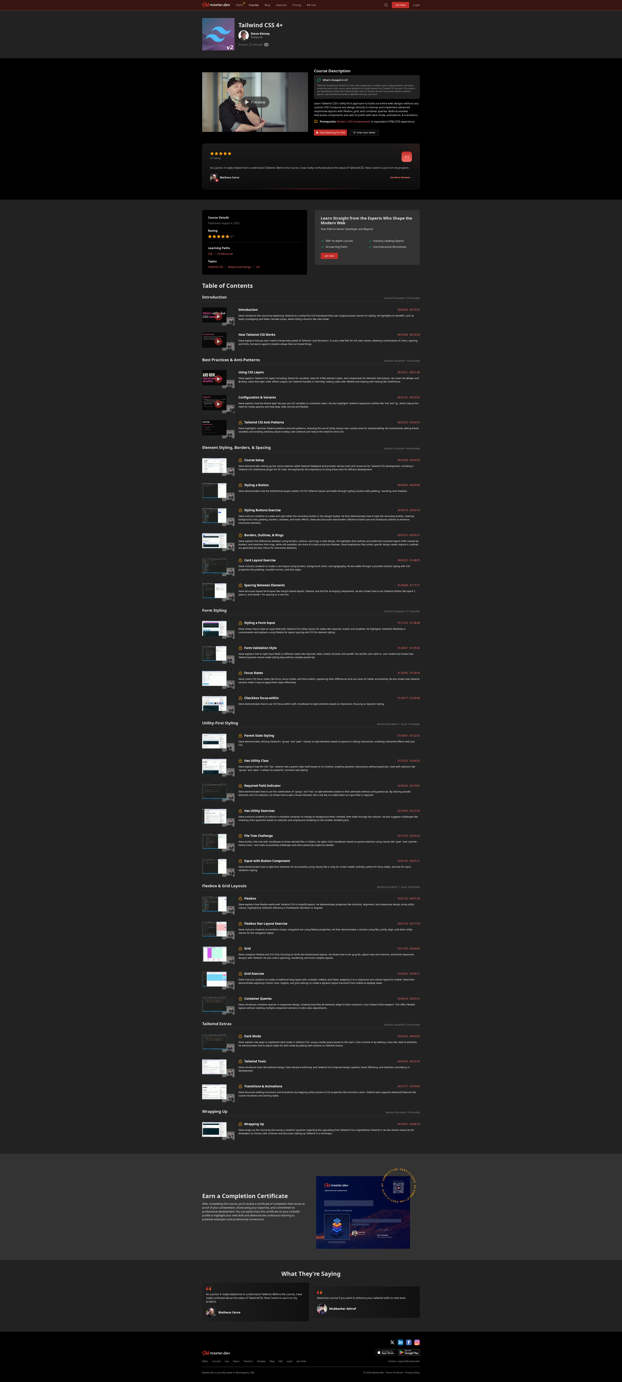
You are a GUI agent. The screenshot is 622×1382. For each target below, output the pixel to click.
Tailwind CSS (215, 267)
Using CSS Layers (251, 372)
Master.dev (216, 4)
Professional (225, 254)
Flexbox (250, 898)
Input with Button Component (267, 861)
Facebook (409, 1342)
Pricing (297, 5)
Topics (236, 1361)
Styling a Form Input (259, 623)
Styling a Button (256, 485)
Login (416, 5)
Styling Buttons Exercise (262, 510)
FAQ (280, 1361)
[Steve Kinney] (243, 35)
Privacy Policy (412, 1372)
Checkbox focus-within (261, 698)
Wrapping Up (254, 1124)
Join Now (400, 4)
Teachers (248, 1361)
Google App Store (409, 1352)
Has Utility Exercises (259, 811)
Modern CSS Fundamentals (353, 121)
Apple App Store (385, 1352)
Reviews (261, 1361)
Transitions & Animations (263, 1086)
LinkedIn (400, 1342)
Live (227, 1361)
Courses (254, 5)
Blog (267, 5)
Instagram (417, 1342)
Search (386, 5)
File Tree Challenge (258, 836)
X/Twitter (392, 1342)
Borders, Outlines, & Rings (263, 535)
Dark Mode (252, 1036)
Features (281, 5)
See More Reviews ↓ (401, 177)
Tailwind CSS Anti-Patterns (264, 422)
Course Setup (254, 460)
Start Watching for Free (332, 132)
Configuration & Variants (257, 397)
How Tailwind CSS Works (256, 335)
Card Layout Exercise (260, 560)
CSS (210, 254)
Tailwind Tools (255, 1061)
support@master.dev (408, 1361)
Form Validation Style (260, 648)
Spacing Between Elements (264, 585)
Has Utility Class (256, 761)
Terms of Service (394, 1372)
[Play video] (255, 102)
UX (257, 267)
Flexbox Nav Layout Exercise (265, 923)
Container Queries (258, 998)
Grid (247, 948)
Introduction (248, 310)
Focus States (253, 673)
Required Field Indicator (262, 786)
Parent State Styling (259, 735)
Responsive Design (239, 267)
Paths (239, 5)
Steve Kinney (260, 33)
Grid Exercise (254, 974)
